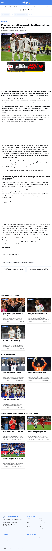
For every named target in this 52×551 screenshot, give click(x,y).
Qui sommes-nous (7, 537)
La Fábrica (41, 526)
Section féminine (42, 528)
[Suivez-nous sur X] (26, 10)
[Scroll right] (50, 7)
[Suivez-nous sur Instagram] (23, 10)
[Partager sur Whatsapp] (10, 254)
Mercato (35, 6)
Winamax (29, 537)
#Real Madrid (24, 262)
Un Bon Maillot (30, 541)
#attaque (9, 262)
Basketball (41, 520)
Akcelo (28, 539)
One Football (30, 543)
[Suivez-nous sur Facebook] (20, 10)
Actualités (23, 6)
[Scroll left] (2, 7)
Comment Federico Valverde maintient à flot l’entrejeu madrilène (26, 170)
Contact (4, 539)
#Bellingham (16, 262)
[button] (2, 2)
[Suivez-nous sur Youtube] (28, 10)
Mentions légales (6, 541)
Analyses (30, 6)
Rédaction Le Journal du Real (19, 30)
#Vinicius (31, 262)
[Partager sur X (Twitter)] (7, 254)
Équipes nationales (31, 524)
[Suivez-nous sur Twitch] (31, 10)
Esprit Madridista (42, 537)
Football (40, 524)
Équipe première (43, 6)
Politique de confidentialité (9, 543)
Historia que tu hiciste (32, 526)
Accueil (2, 19)
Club (28, 522)
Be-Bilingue (41, 541)
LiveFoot (40, 539)
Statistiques (29, 530)
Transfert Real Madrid (14, 6)
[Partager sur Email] (16, 254)
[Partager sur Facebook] (13, 254)
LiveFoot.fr (6, 6)
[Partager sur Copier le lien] (20, 254)
